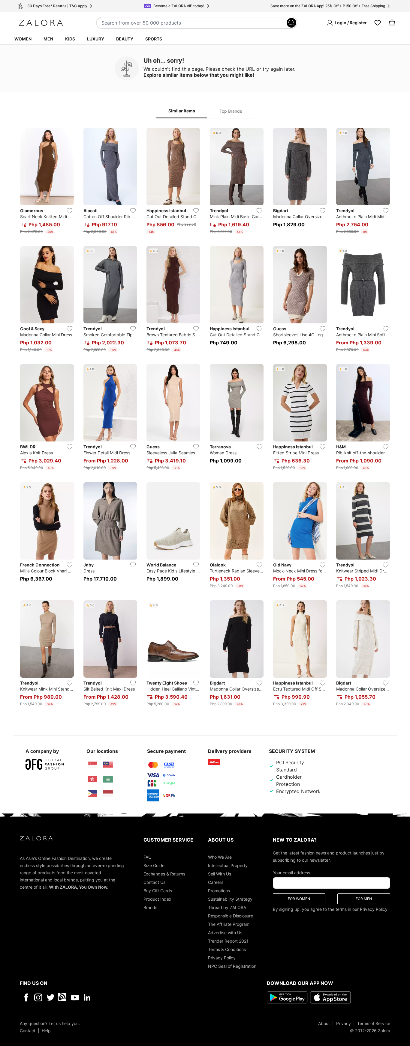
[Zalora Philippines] (92, 794)
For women (299, 898)
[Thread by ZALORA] (63, 997)
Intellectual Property (228, 865)
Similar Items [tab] (181, 110)
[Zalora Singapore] (92, 765)
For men (364, 898)
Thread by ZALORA (227, 907)
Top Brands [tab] (230, 111)
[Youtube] (75, 997)
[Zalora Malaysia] (108, 765)
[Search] (291, 23)
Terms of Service (373, 1023)
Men (48, 38)
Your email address (291, 872)
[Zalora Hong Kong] (92, 779)
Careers (215, 881)
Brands (150, 907)
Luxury (95, 38)
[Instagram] (38, 997)
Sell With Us (219, 873)
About (324, 1023)
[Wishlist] (377, 22)
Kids (70, 38)
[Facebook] (26, 997)
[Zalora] (40, 23)
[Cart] (392, 22)
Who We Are (220, 856)
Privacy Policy (222, 957)
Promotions (219, 890)
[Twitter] (50, 997)
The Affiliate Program (228, 923)
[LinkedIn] (87, 997)
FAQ (147, 856)
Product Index (157, 898)
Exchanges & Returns (164, 873)
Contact (27, 1030)
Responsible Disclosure (230, 915)
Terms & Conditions (227, 949)
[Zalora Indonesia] (108, 794)
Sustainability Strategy (230, 898)
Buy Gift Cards (157, 890)
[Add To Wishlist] (69, 211)
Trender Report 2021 (228, 940)
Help (46, 1030)
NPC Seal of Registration (232, 965)
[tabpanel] (205, 418)
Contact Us (154, 881)
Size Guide (153, 865)
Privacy (343, 1023)
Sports (153, 38)
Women (23, 38)
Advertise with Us (225, 932)
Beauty (124, 38)
